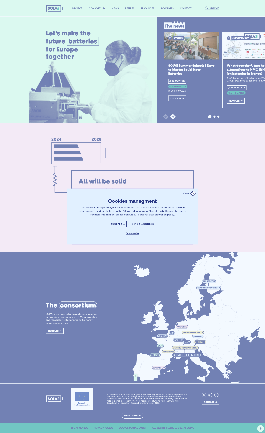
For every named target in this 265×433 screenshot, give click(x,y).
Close (186, 193)
